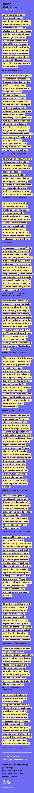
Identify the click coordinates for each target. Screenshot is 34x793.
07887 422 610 (12, 756)
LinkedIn (9, 782)
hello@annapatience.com (15, 759)
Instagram (4, 782)
